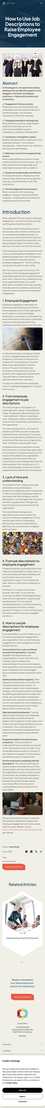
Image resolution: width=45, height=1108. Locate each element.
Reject (22, 1096)
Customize (22, 1101)
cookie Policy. (12, 1083)
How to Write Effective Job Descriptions (20, 829)
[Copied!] (41, 851)
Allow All (22, 1090)
